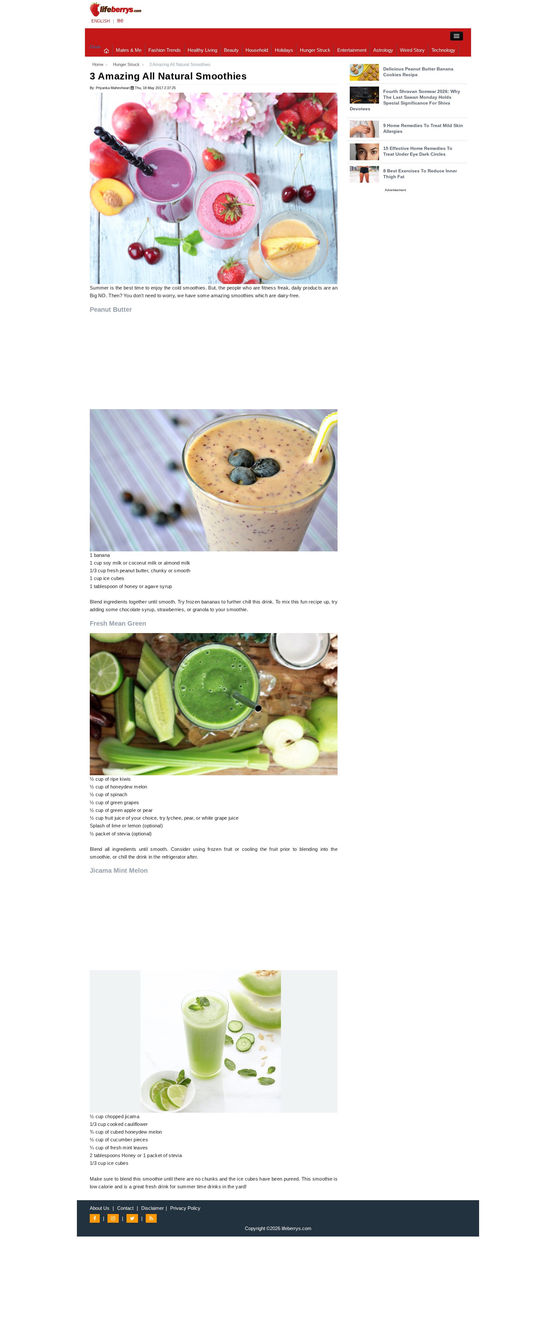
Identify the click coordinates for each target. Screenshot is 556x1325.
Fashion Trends (164, 50)
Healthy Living (202, 50)
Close (95, 46)
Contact (125, 1208)
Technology (443, 50)
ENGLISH (100, 21)
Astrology (383, 50)
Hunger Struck (315, 50)
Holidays (284, 50)
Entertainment (351, 50)
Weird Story (412, 50)
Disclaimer (152, 1208)
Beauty (231, 50)
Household (257, 50)
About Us (99, 1208)
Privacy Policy (185, 1208)
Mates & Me (129, 50)
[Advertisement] (214, 364)
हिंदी (120, 21)
